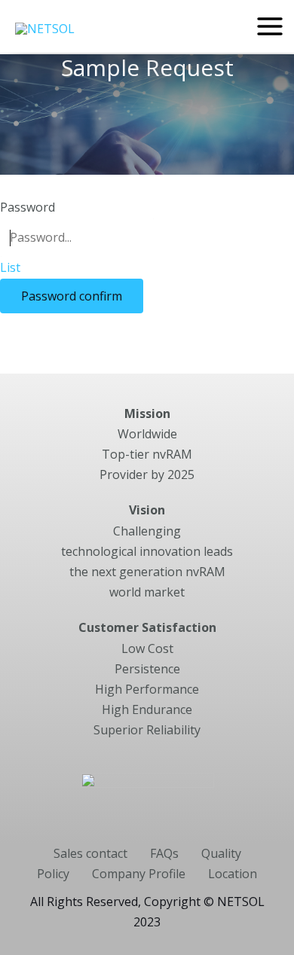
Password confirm (71, 296)
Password (27, 207)
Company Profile (138, 873)
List (10, 267)
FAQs (164, 853)
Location (232, 873)
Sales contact (90, 853)
